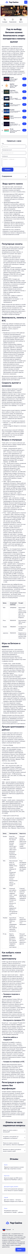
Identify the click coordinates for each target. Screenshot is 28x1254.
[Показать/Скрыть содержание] (25, 176)
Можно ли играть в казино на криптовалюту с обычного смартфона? (13, 1143)
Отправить (8, 169)
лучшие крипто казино (13, 979)
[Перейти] (24, 78)
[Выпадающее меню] (25, 2)
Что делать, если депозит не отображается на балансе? (10, 1137)
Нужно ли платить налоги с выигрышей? (10, 1130)
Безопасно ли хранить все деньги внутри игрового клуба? (12, 1150)
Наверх (19, 1249)
